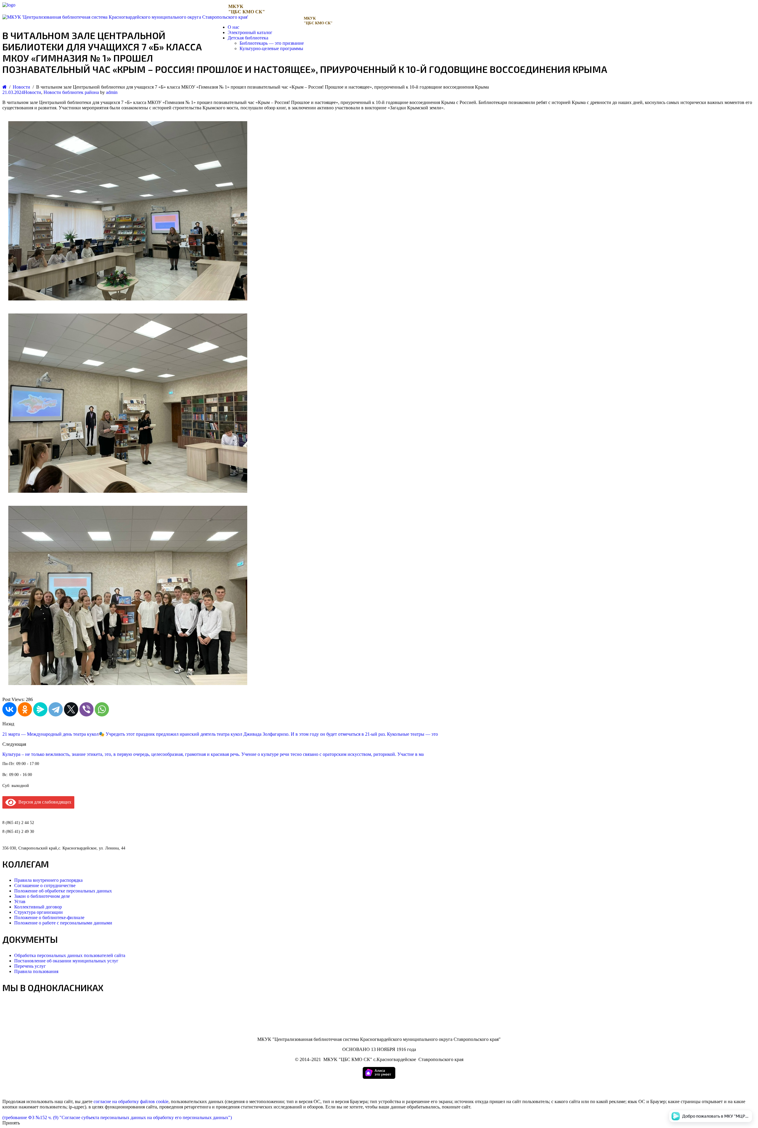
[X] (71, 709)
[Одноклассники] (25, 709)
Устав (19, 901)
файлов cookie (154, 1101)
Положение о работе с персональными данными (63, 922)
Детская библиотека (248, 37)
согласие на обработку (116, 1101)
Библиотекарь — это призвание (272, 43)
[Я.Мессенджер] (40, 709)
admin (112, 92)
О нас (233, 27)
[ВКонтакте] (9, 709)
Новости (32, 92)
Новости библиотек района (71, 92)
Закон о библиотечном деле (42, 896)
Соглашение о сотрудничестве (45, 885)
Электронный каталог (250, 32)
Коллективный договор (38, 906)
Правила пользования (36, 971)
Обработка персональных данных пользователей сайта (69, 955)
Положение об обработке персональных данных (63, 890)
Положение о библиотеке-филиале (49, 917)
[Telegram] (56, 709)
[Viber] (86, 709)
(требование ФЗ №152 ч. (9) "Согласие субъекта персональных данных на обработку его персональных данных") (117, 1117)
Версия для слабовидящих (43, 801)
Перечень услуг (30, 966)
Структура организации (38, 912)
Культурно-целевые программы (271, 48)
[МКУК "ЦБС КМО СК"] (8, 4)
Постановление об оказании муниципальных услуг (66, 960)
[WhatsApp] (102, 709)
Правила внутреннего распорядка (48, 880)
